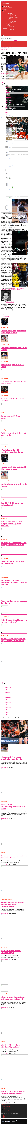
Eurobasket (11, 14)
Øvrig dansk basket (10, 24)
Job (4, 1109)
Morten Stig (12, 26)
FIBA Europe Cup (13, 16)
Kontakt (5, 1108)
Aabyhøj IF (13, 288)
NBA (4, 5)
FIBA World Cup (12, 21)
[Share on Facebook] (15, 681)
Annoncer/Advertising (8, 1110)
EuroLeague (6, 6)
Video (4, 10)
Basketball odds (10, 29)
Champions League (13, 17)
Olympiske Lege (12, 22)
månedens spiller (15, 289)
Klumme (8, 25)
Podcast (5, 9)
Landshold (8, 20)
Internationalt (9, 13)
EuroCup (11, 18)
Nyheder (5, 11)
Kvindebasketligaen (7, 7)
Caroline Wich (20, 288)
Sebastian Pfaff (5, 73)
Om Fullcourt (6, 1106)
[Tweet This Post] (15, 682)
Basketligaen (6, 3)
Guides (5, 28)
